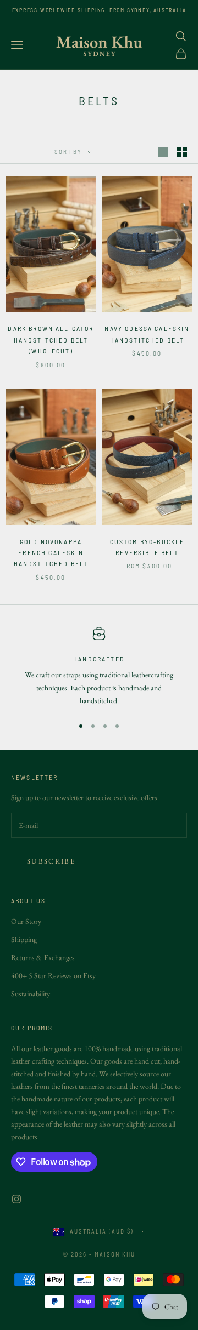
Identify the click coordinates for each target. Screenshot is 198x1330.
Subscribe (51, 861)
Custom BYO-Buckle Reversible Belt (147, 547)
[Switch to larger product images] (163, 151)
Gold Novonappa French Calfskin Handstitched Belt (51, 553)
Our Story (26, 921)
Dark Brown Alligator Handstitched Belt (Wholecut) (51, 339)
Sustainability (30, 993)
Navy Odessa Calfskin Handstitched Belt (147, 333)
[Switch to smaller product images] (182, 151)
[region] (99, 667)
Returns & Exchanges (43, 957)
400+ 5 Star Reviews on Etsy (53, 975)
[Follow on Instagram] (16, 1199)
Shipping (24, 939)
